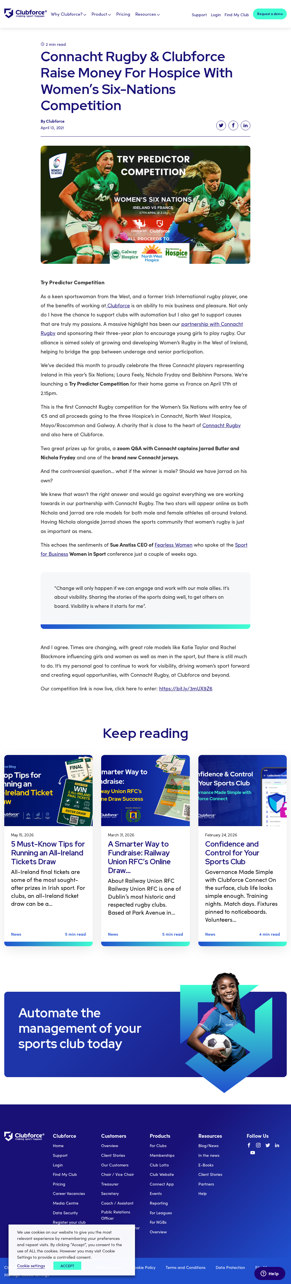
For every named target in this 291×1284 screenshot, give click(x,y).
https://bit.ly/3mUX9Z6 (186, 688)
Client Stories (113, 1155)
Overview (109, 1145)
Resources (145, 14)
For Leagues (161, 1212)
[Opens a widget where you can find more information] (269, 1274)
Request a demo (270, 13)
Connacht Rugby (221, 425)
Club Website (162, 1174)
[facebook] (249, 1145)
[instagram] (258, 1145)
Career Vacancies (69, 1193)
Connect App (162, 1184)
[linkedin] (277, 1145)
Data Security (65, 1212)
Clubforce (118, 305)
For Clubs (158, 1145)
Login (216, 14)
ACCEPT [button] (67, 1265)
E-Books (205, 1165)
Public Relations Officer (115, 1215)
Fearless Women (173, 544)
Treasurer (110, 1184)
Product (99, 14)
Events (156, 1193)
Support (199, 14)
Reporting (159, 1203)
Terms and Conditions (185, 1267)
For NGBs (158, 1222)
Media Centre (65, 1203)
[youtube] (252, 1153)
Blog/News (208, 1145)
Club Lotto (159, 1165)
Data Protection (230, 1267)
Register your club (69, 1222)
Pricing (123, 14)
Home (58, 1145)
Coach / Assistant (117, 1203)
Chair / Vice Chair (117, 1174)
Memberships (162, 1155)
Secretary (110, 1193)
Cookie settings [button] (31, 1265)
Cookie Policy (143, 1267)
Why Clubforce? (66, 14)
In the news (208, 1155)
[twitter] (267, 1145)
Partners (206, 1184)
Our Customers (114, 1165)
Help (202, 1193)
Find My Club (237, 14)
